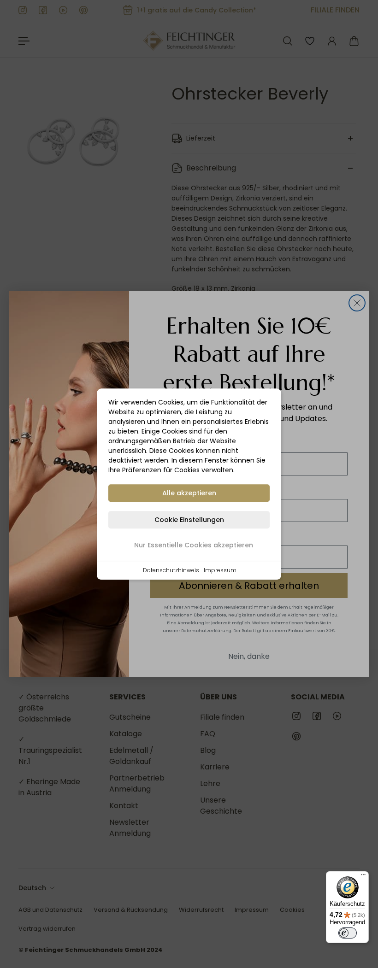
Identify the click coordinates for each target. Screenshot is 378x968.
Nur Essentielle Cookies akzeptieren (193, 545)
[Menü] (363, 876)
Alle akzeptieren (189, 493)
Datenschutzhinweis (171, 570)
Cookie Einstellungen (189, 519)
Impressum (220, 570)
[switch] (347, 933)
